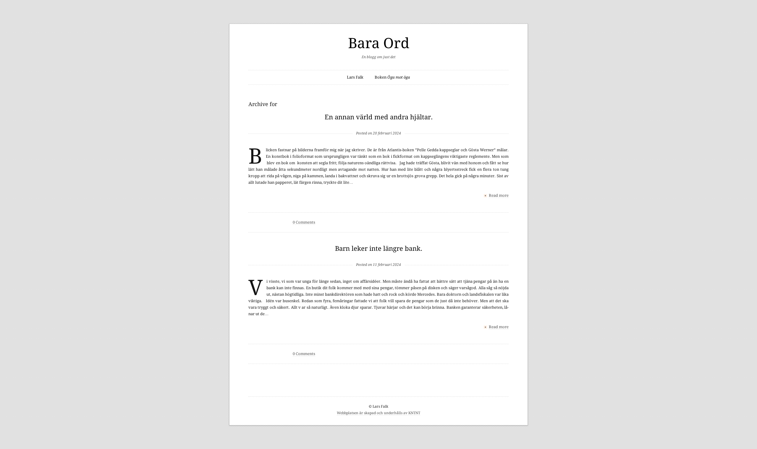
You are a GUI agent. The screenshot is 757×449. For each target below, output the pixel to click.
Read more (499, 195)
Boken (392, 77)
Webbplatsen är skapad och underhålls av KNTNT (378, 413)
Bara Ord (378, 43)
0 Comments (304, 222)
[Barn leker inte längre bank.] (378, 255)
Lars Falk (355, 77)
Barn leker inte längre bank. (378, 248)
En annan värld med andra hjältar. (379, 117)
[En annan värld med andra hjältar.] (378, 123)
